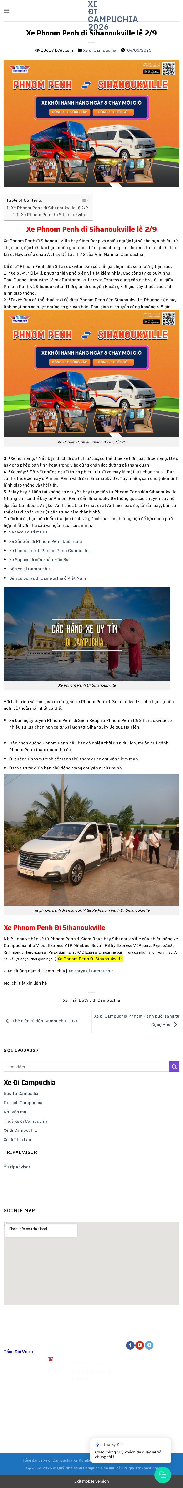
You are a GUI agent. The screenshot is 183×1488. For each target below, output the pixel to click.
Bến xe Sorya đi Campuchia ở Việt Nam (47, 578)
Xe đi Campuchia (99, 50)
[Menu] (7, 11)
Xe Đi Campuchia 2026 (91, 15)
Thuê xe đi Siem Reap (30, 733)
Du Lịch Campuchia (23, 1102)
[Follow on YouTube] (139, 1345)
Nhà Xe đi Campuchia (84, 1468)
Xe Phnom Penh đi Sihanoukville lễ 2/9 (49, 208)
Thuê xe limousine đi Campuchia (90, 1375)
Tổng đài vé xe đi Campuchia (47, 1460)
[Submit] (174, 1066)
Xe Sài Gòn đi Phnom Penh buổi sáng (45, 541)
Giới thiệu (80, 1344)
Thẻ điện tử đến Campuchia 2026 (44, 1020)
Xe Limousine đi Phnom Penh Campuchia (50, 550)
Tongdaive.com (19, 1438)
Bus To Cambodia (21, 1093)
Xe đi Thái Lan (17, 1139)
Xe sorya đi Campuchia (91, 970)
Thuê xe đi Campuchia (26, 1121)
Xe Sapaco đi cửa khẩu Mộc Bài (39, 559)
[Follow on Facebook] (130, 1345)
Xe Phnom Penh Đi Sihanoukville (53, 214)
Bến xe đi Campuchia (30, 568)
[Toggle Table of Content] (82, 200)
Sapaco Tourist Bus (28, 531)
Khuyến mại (15, 1111)
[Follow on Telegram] (149, 1345)
